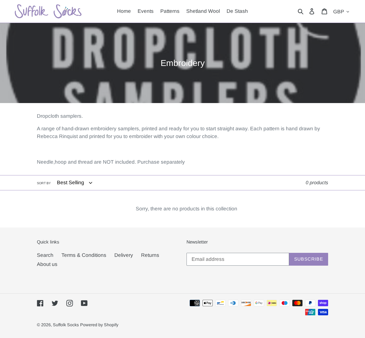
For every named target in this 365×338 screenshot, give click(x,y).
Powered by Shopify (99, 325)
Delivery (123, 255)
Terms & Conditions (83, 255)
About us (47, 264)
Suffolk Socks (66, 325)
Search (45, 255)
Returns (150, 255)
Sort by (44, 183)
